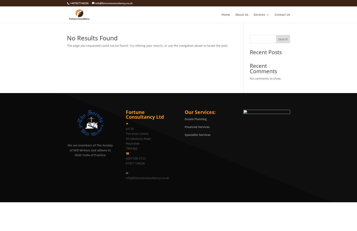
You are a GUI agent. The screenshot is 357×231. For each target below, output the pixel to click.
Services (259, 15)
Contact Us (282, 15)
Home (225, 15)
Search (283, 39)
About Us (241, 15)
